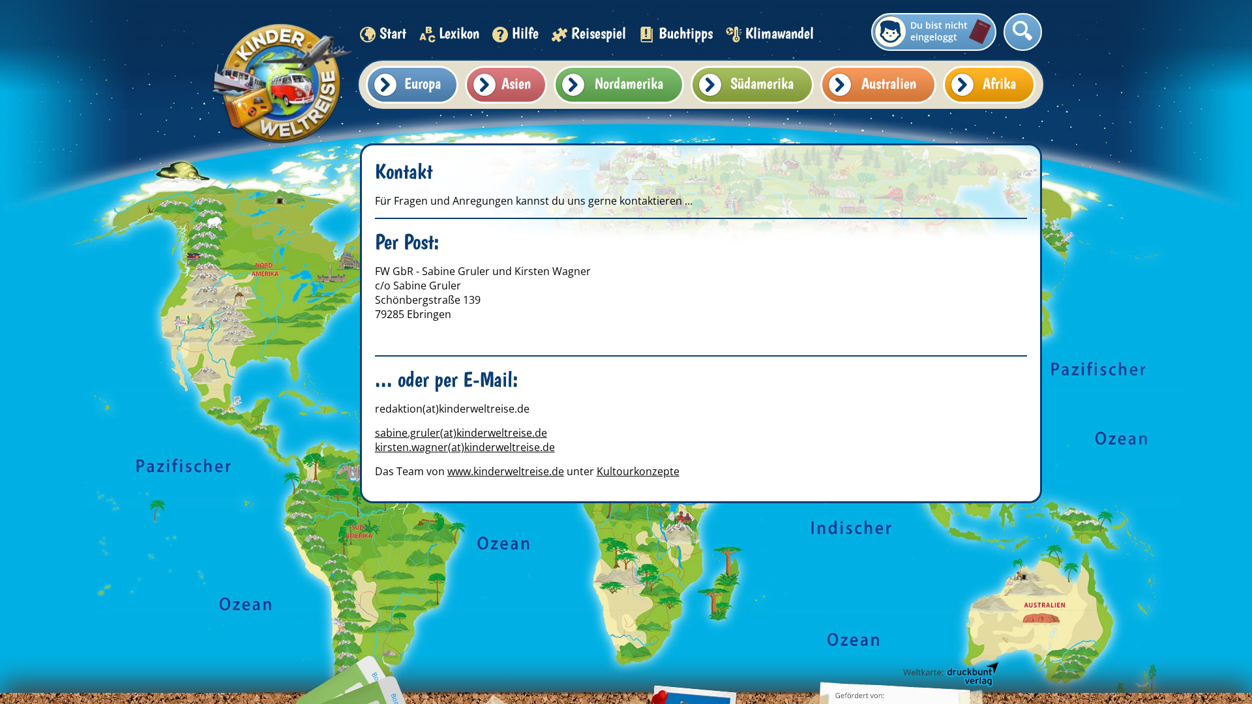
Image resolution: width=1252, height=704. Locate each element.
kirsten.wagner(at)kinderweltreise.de (465, 447)
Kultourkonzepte (638, 471)
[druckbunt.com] (950, 674)
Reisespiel (598, 32)
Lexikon (459, 32)
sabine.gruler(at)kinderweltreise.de (461, 433)
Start (393, 32)
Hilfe (525, 32)
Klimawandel (779, 32)
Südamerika (762, 83)
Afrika (999, 83)
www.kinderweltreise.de (505, 471)
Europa (422, 83)
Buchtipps (686, 32)
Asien (516, 83)
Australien (888, 83)
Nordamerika (629, 83)
